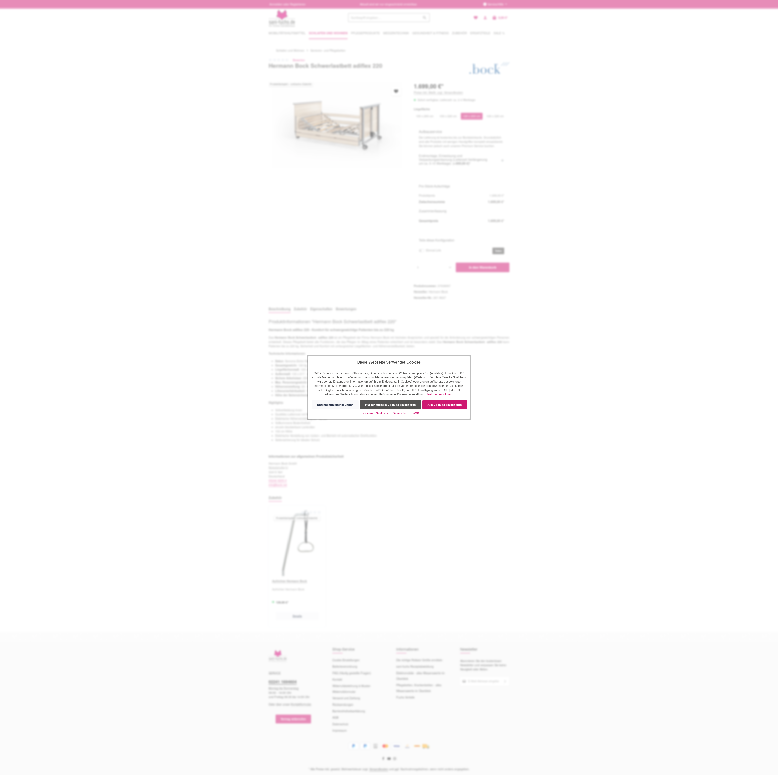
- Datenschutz (400, 413)
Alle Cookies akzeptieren (444, 404)
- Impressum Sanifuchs (374, 413)
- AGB (415, 413)
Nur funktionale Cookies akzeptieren (390, 404)
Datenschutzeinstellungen (335, 404)
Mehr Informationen (439, 394)
